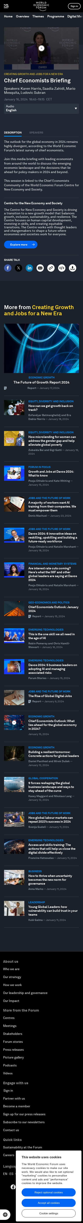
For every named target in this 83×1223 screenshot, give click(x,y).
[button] (41, 48)
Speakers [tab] (36, 132)
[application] (41, 48)
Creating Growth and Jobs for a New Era (33, 74)
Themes (38, 16)
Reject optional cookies (49, 1192)
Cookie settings (48, 1213)
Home (8, 16)
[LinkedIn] (29, 268)
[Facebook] (7, 268)
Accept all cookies (49, 1202)
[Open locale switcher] (5, 1215)
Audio (10, 106)
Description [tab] (13, 132)
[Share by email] (40, 268)
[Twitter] (18, 268)
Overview (22, 16)
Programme (55, 16)
